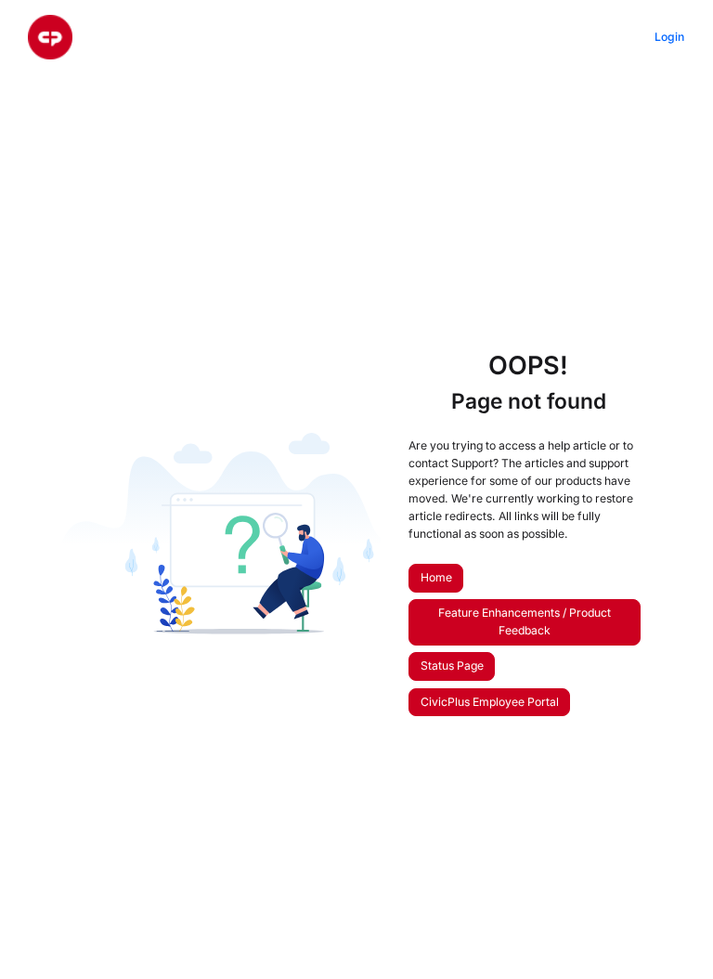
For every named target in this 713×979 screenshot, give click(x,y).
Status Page (452, 665)
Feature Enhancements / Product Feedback (524, 621)
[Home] (50, 37)
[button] (671, 932)
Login (669, 37)
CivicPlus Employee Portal (490, 702)
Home (436, 577)
